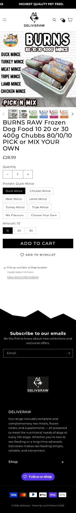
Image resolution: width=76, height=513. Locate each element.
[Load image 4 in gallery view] (43, 114)
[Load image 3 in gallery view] (33, 114)
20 (19, 230)
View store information (23, 277)
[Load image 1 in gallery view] (12, 114)
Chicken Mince (40, 190)
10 (7, 230)
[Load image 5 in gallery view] (54, 114)
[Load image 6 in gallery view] (64, 114)
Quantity (9, 167)
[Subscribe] (69, 353)
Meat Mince (14, 199)
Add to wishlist (41, 254)
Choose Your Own (44, 215)
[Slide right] (72, 114)
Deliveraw (25, 505)
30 (31, 230)
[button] (4, 20)
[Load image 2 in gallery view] (23, 114)
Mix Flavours (15, 215)
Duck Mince (14, 190)
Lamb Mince (38, 199)
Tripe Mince (40, 207)
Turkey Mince (15, 207)
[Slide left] (3, 114)
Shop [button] (13, 462)
